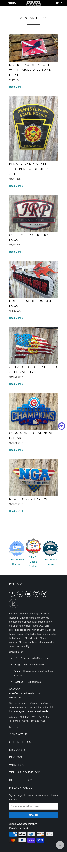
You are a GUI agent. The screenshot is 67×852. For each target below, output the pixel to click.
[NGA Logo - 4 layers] (33, 494)
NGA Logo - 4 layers (28, 499)
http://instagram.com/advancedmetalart (29, 711)
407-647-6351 (16, 697)
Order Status (20, 742)
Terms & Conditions (25, 772)
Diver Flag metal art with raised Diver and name (30, 69)
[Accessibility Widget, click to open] (61, 426)
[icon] (13, 594)
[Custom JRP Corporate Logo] (33, 230)
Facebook (19, 681)
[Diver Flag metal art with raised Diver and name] (33, 60)
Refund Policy (20, 780)
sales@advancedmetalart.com (24, 693)
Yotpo (17, 670)
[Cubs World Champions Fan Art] (33, 428)
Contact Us (18, 734)
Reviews (15, 757)
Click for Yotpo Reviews (16, 562)
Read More (15, 86)
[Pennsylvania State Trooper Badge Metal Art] (33, 159)
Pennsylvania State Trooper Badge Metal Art (30, 169)
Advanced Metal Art (27, 823)
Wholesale (18, 764)
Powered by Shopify (19, 827)
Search (15, 726)
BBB (16, 657)
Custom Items (33, 18)
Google (17, 664)
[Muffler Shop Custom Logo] (33, 296)
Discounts (17, 749)
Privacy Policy (21, 787)
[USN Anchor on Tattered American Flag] (33, 362)
